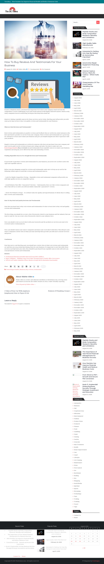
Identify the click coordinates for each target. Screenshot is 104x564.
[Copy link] (43, 266)
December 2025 (79, 118)
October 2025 (78, 123)
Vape (75, 506)
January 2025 (78, 147)
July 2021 (77, 256)
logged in (15, 303)
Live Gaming (78, 460)
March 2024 (77, 173)
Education (77, 413)
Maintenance (78, 462)
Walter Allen (22, 69)
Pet (75, 470)
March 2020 (77, 297)
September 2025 (79, 126)
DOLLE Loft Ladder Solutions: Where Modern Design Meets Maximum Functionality (31, 260)
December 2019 (79, 305)
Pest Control (78, 468)
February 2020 (78, 300)
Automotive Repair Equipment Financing (90, 64)
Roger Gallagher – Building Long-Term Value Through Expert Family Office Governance (33, 258)
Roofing (76, 475)
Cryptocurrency (79, 411)
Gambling (77, 431)
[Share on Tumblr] (34, 266)
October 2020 (78, 279)
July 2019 (77, 318)
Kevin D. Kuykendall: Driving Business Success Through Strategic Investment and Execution (90, 388)
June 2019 (77, 320)
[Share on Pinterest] (26, 266)
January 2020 (78, 302)
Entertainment (78, 416)
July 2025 (77, 131)
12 (80, 536)
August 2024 (78, 160)
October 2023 (78, 186)
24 (71, 541)
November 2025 (79, 121)
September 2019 (79, 312)
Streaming (77, 491)
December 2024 (79, 149)
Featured (77, 424)
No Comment (46, 69)
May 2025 (77, 136)
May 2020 (77, 292)
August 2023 (78, 191)
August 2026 (78, 98)
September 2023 (79, 188)
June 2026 (77, 103)
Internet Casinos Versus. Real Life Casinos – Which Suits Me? (90, 74)
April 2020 (77, 294)
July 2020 (77, 287)
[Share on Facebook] (10, 266)
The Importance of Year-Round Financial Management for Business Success (90, 354)
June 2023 (77, 196)
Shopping (77, 481)
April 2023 (77, 201)
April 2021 (77, 263)
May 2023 (77, 199)
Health (76, 447)
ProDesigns (96, 561)
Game (76, 434)
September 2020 (79, 281)
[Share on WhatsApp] (22, 266)
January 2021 (78, 271)
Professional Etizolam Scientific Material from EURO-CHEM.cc (25, 256)
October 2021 (78, 248)
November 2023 (79, 183)
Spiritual (76, 486)
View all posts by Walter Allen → (26, 284)
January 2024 (78, 178)
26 (80, 541)
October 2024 (78, 155)
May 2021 (77, 261)
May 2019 (77, 323)
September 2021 (79, 250)
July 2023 (77, 193)
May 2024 (77, 167)
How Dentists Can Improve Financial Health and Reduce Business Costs (89, 366)
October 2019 (78, 310)
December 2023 (79, 180)
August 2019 (78, 315)
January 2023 (78, 209)
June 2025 (77, 134)
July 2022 (77, 224)
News (76, 465)
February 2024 (78, 175)
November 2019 (79, 307)
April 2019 (77, 325)
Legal (76, 455)
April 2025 (77, 139)
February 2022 (78, 237)
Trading (76, 499)
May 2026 (77, 105)
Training (76, 501)
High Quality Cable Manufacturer (89, 44)
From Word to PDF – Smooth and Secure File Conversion (30, 1)
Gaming (76, 437)
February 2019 (78, 328)
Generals (77, 442)
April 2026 (77, 108)
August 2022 (78, 222)
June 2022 (77, 227)
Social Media (78, 483)
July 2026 (77, 100)
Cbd (75, 408)
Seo (75, 478)
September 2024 (79, 157)
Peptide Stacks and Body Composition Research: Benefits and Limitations (89, 34)
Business (22, 269)
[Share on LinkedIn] (18, 266)
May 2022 (77, 230)
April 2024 (77, 170)
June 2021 (77, 258)
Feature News (78, 421)
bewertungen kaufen (12, 269)
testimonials (38, 269)
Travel (76, 504)
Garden (76, 439)
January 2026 (78, 116)
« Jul (83, 548)
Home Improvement (80, 449)
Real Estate (77, 473)
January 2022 (78, 240)
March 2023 (77, 204)
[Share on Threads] (38, 266)
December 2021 (79, 243)
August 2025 (78, 129)
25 (76, 541)
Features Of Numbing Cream (58, 291)
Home (76, 517)
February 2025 (78, 144)
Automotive (77, 403)
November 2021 (79, 245)
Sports (76, 488)
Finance (76, 426)
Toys (75, 496)
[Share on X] (14, 266)
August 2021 (78, 253)
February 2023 (78, 206)
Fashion (76, 418)
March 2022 (77, 235)
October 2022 (78, 217)
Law (75, 452)
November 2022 (79, 214)
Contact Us (77, 515)
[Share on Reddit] (30, 266)
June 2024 (77, 165)
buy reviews (29, 269)
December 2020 (79, 274)
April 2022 (77, 232)
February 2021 (78, 268)
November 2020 (79, 276)
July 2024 (77, 162)
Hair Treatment (79, 444)
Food (75, 429)
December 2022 (79, 211)
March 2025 (77, 142)
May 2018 (77, 331)
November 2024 (79, 152)
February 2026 (78, 113)
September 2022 (79, 219)
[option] (37, 2)
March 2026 (77, 111)
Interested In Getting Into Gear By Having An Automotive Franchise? (90, 54)
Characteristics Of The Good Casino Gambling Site (90, 84)
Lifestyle (77, 457)
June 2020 (77, 289)
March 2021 (77, 266)
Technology (77, 493)
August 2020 (78, 284)
